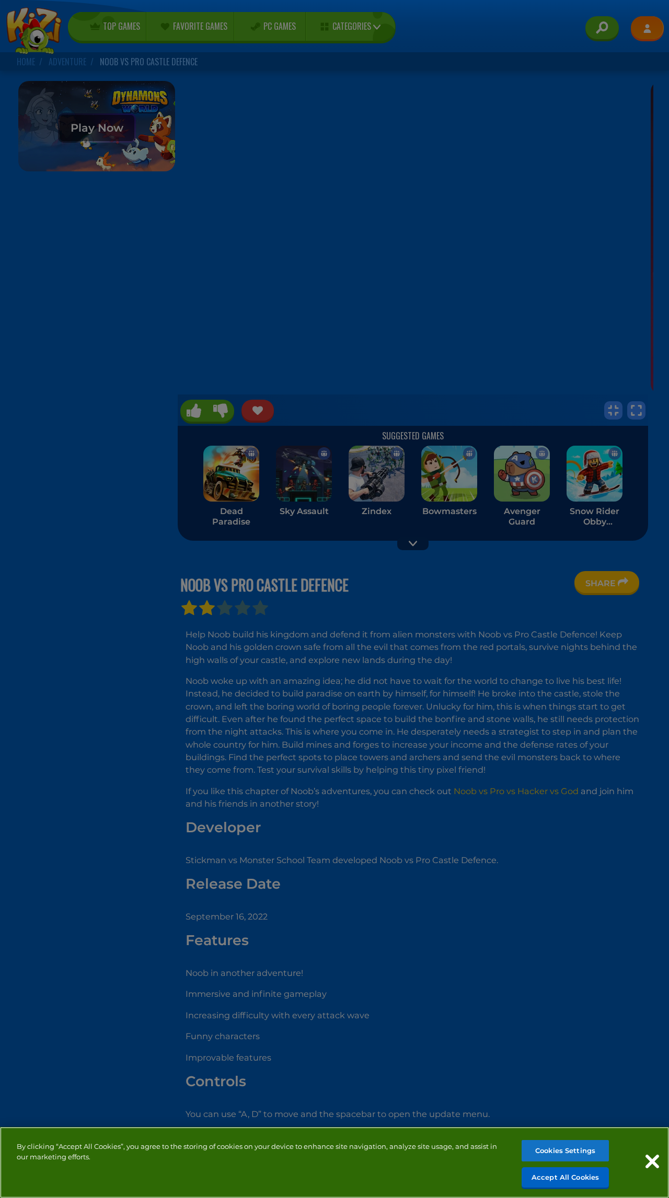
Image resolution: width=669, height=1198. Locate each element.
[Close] (652, 1161)
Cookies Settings (565, 1150)
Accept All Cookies (565, 1176)
